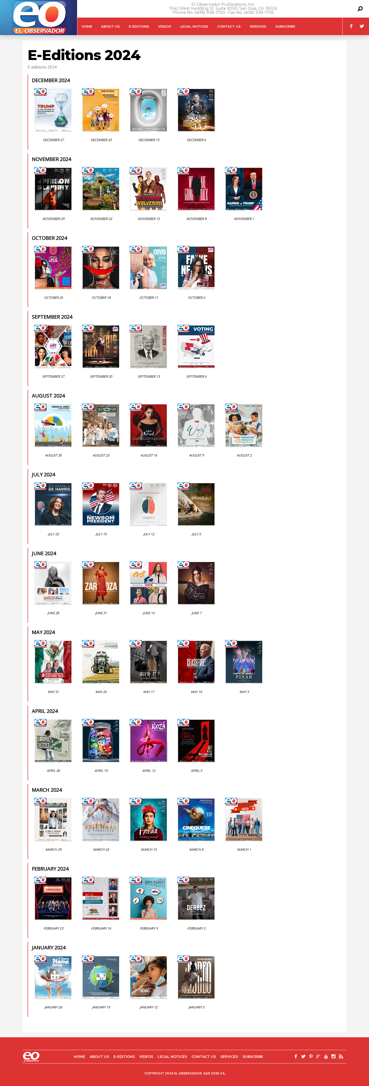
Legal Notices (194, 26)
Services (258, 26)
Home (87, 26)
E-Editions (139, 26)
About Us (110, 26)
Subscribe (285, 26)
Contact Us (229, 26)
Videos (164, 26)
